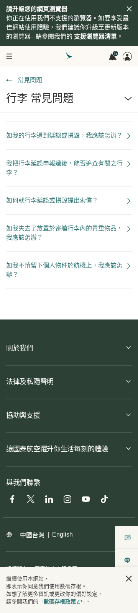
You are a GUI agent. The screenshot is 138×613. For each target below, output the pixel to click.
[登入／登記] (127, 56)
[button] (69, 101)
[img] (129, 8)
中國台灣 (32, 535)
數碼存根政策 (60, 601)
